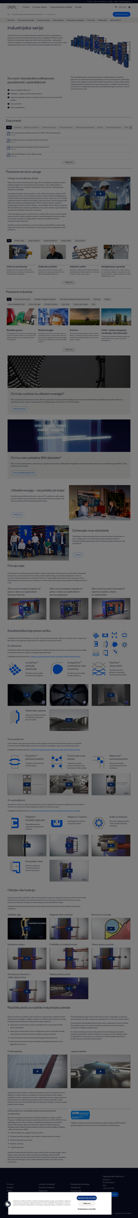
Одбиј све (86, 1203)
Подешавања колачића (87, 1209)
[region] (60, 1203)
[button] (8, 1204)
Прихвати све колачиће (87, 1198)
